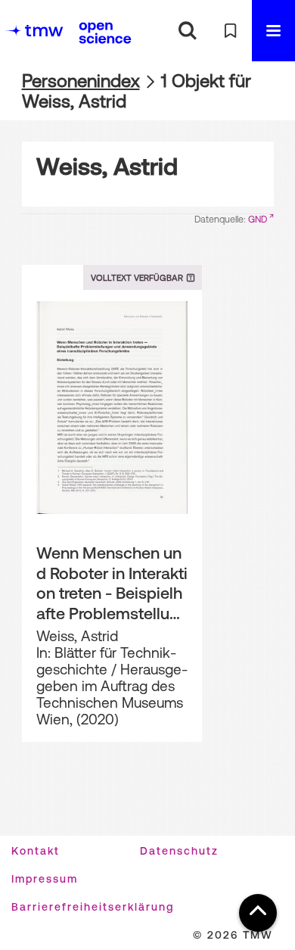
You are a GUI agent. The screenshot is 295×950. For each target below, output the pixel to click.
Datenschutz (179, 851)
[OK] (187, 30)
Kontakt (35, 851)
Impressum (44, 879)
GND (257, 219)
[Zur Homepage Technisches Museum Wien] (34, 30)
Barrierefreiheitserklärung (92, 907)
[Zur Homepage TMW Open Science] (105, 32)
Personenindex (81, 80)
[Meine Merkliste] (230, 30)
